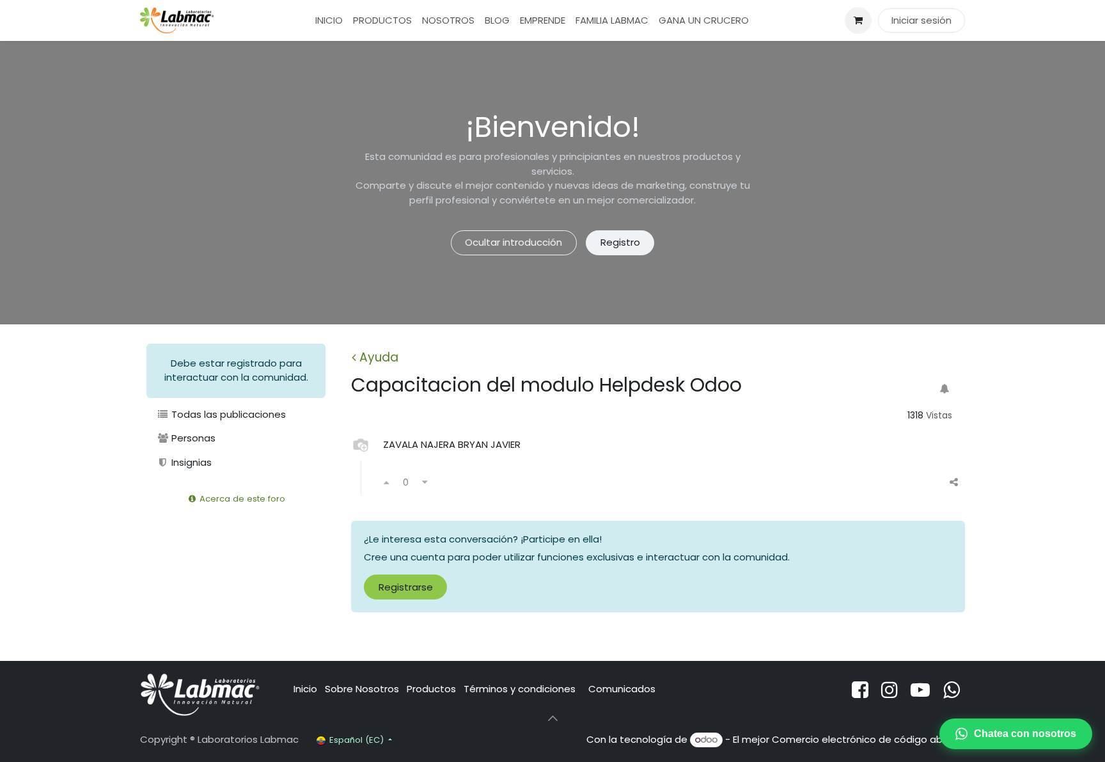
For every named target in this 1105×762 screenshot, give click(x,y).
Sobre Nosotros (362, 688)
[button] (552, 717)
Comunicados (621, 688)
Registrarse (406, 587)
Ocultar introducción (513, 242)
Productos (431, 688)
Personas (192, 438)
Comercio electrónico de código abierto (868, 739)
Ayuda (378, 357)
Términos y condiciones (521, 688)
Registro (620, 242)
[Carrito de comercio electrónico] (858, 20)
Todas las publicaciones (227, 414)
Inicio (305, 688)
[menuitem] (329, 20)
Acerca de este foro (241, 499)
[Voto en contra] (425, 483)
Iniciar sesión (921, 20)
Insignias (190, 462)
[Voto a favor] (386, 483)
